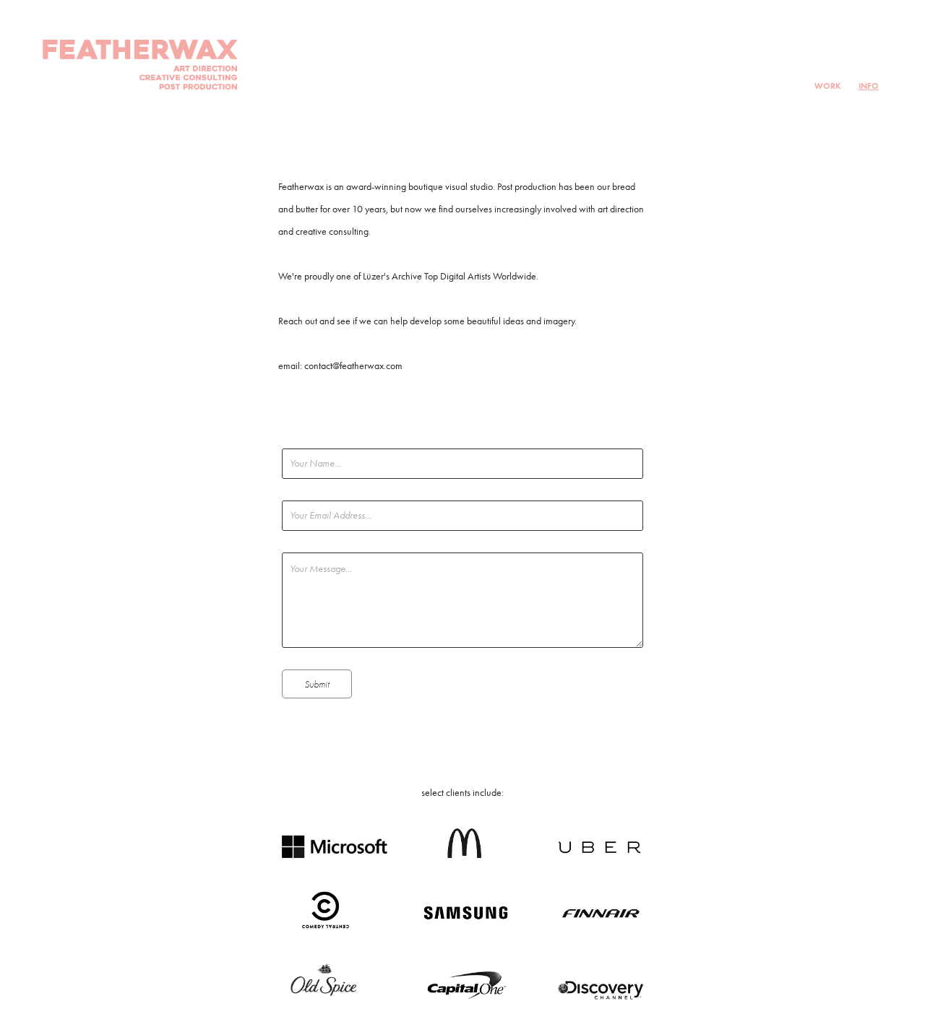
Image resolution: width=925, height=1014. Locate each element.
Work (827, 85)
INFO (869, 85)
